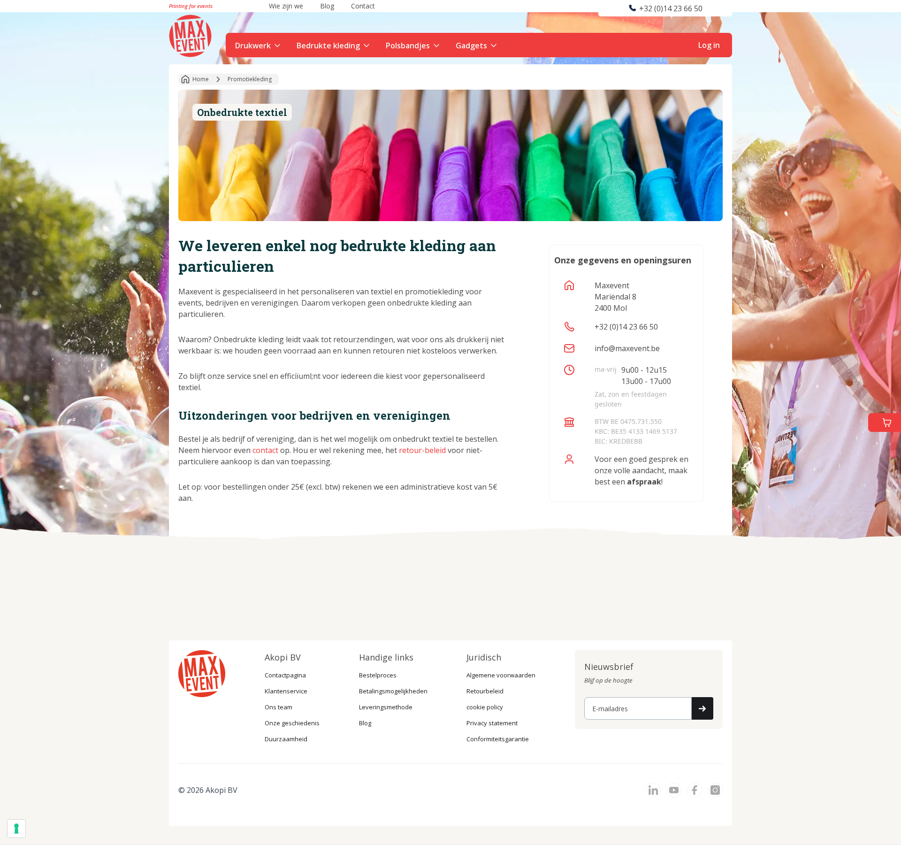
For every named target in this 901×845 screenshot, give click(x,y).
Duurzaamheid (286, 739)
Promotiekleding (250, 79)
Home (200, 79)
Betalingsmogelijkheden (393, 691)
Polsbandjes (408, 45)
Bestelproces (378, 675)
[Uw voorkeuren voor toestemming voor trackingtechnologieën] (16, 828)
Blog (365, 723)
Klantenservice (286, 691)
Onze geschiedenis (292, 723)
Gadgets (471, 45)
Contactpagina (285, 675)
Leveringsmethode (385, 707)
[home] (191, 34)
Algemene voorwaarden (500, 675)
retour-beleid (422, 450)
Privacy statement (492, 723)
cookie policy (484, 707)
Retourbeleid (485, 691)
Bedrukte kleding (328, 45)
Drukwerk (253, 45)
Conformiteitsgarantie (497, 739)
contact (265, 450)
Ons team (278, 707)
